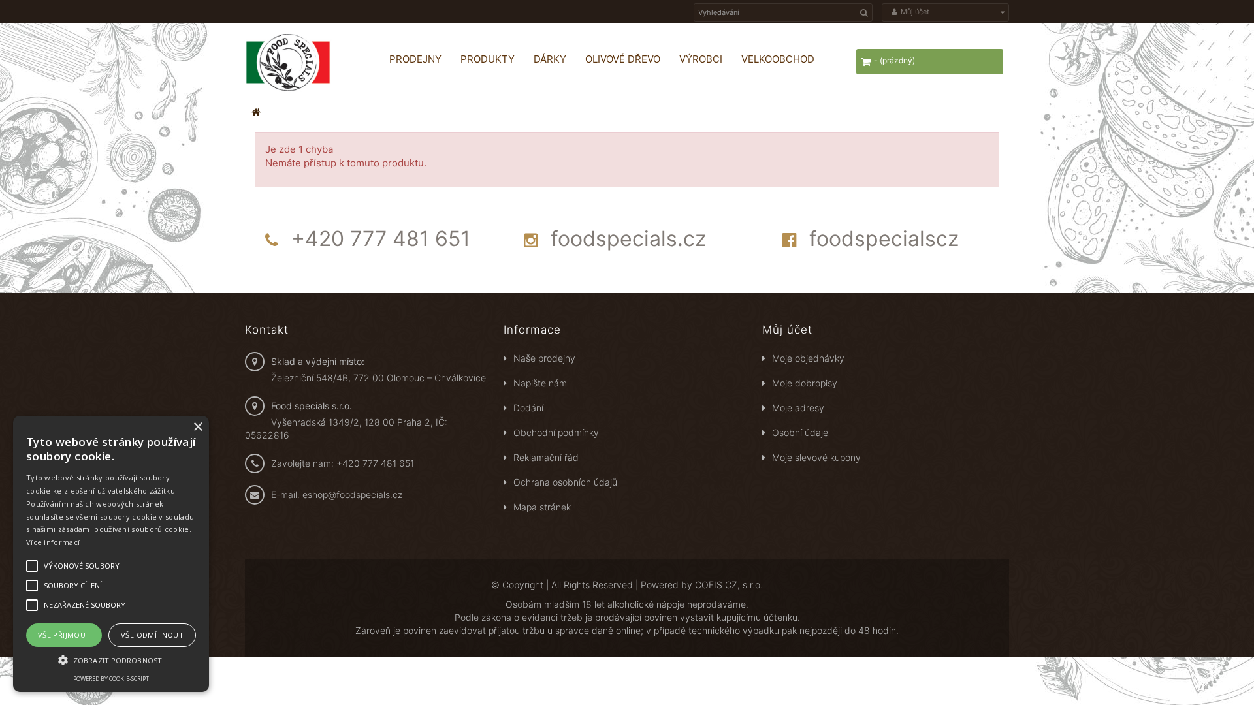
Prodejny (415, 59)
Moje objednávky (808, 358)
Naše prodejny (544, 358)
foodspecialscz (884, 238)
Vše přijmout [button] (64, 635)
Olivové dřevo (622, 59)
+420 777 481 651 (380, 238)
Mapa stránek (542, 506)
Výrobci (700, 59)
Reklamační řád (546, 457)
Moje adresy (798, 407)
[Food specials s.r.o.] (303, 62)
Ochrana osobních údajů (565, 482)
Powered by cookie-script (111, 678)
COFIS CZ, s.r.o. (729, 584)
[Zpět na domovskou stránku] (256, 112)
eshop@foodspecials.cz (352, 494)
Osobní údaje (800, 432)
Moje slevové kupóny (816, 457)
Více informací (53, 542)
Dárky (550, 59)
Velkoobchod (777, 59)
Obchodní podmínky (556, 432)
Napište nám (540, 382)
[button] (111, 659)
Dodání (528, 407)
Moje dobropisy (804, 382)
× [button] (197, 427)
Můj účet (787, 329)
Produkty (487, 59)
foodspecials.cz (628, 238)
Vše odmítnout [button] (152, 635)
